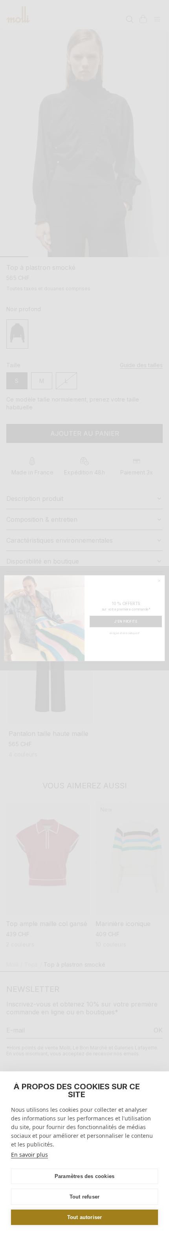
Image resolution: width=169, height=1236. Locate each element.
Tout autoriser (84, 1217)
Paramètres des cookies (84, 1176)
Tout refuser (84, 1197)
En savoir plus (29, 1154)
